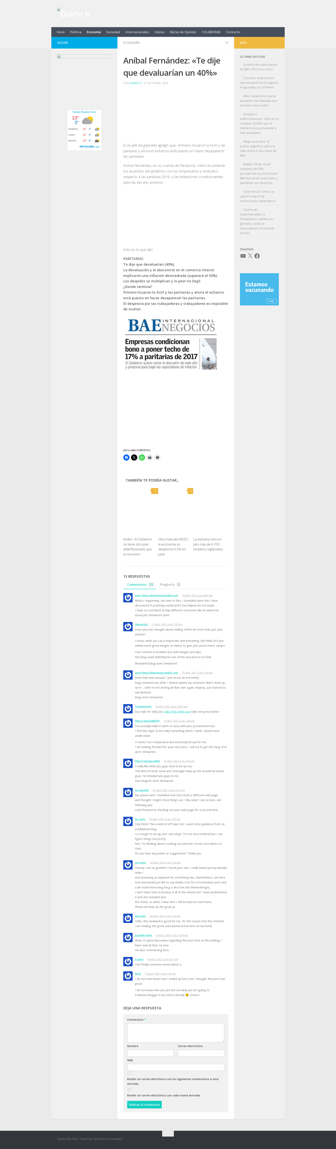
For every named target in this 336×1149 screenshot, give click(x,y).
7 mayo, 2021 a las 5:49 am (160, 973)
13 (226, 43)
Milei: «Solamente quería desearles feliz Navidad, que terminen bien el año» (258, 100)
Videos (159, 32)
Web (130, 1060)
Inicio (61, 32)
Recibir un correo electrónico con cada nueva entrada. (164, 1095)
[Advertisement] (175, 115)
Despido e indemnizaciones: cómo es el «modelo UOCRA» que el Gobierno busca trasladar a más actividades (259, 123)
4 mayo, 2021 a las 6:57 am (162, 959)
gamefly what (143, 935)
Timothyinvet (143, 706)
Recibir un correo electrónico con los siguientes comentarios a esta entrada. (173, 1081)
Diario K (136, 83)
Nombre (132, 1046)
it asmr (139, 959)
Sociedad (113, 32)
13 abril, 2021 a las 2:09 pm (197, 672)
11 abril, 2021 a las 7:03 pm (166, 624)
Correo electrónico (190, 1046)
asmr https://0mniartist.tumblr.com (156, 595)
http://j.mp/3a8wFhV (147, 721)
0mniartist (141, 624)
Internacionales (137, 32)
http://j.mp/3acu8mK (147, 761)
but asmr (140, 916)
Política (75, 32)
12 (155, 490)
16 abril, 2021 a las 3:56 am (179, 761)
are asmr (140, 862)
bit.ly (138, 973)
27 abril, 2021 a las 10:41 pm (169, 790)
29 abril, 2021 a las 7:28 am (165, 862)
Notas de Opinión (183, 32)
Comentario (136, 1019)
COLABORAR (211, 32)
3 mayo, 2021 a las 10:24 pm (172, 935)
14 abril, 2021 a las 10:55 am (171, 706)
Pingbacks (169, 584)
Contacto (233, 32)
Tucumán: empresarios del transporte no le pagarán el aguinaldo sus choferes (259, 82)
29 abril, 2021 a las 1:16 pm (165, 916)
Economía (94, 32)
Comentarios (140, 584)
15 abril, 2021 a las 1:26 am (179, 721)
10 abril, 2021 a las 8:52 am (197, 595)
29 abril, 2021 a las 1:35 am (164, 819)
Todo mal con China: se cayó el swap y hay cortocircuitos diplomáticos (258, 196)
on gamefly (142, 790)
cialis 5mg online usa (177, 711)
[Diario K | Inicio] (73, 13)
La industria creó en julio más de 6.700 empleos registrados (208, 544)
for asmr (140, 819)
